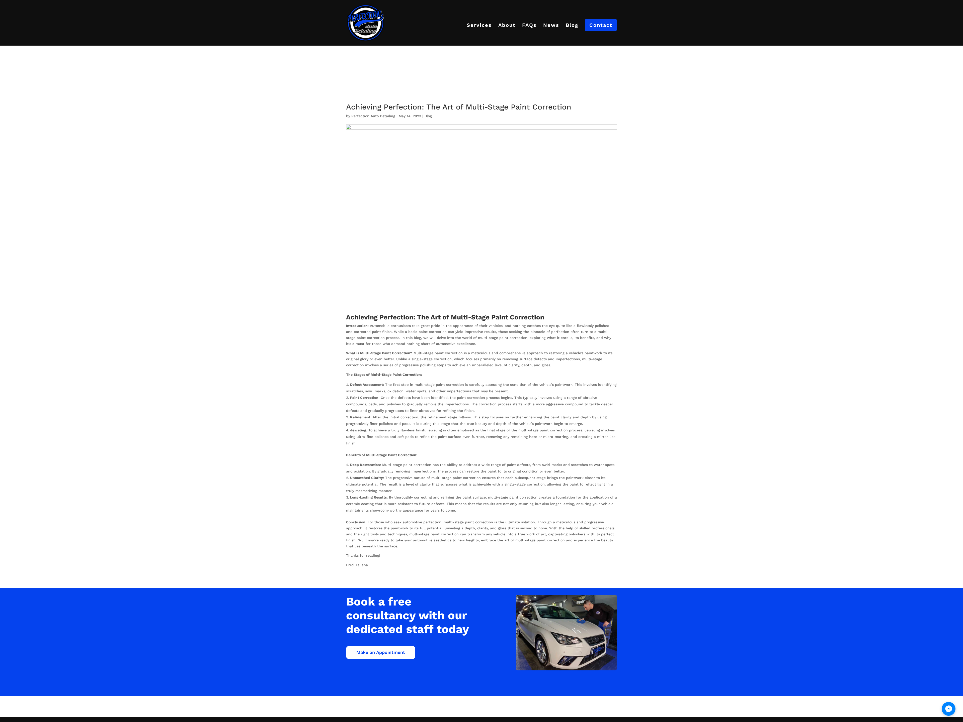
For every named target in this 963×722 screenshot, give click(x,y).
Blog (572, 25)
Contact (600, 25)
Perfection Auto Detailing (373, 116)
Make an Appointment (380, 652)
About (507, 25)
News (551, 25)
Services (479, 25)
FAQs (529, 25)
